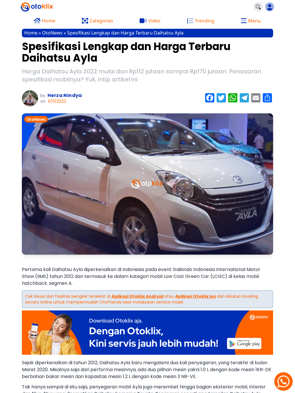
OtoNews (52, 33)
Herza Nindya (65, 95)
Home (30, 33)
